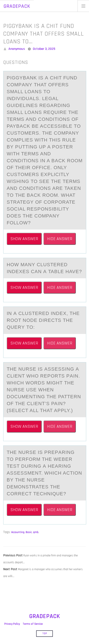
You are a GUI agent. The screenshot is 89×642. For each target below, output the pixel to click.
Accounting (17, 532)
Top (44, 633)
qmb (35, 532)
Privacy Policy (12, 624)
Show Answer (24, 239)
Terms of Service (33, 624)
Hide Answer (59, 239)
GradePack (16, 6)
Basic (29, 532)
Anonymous (16, 49)
